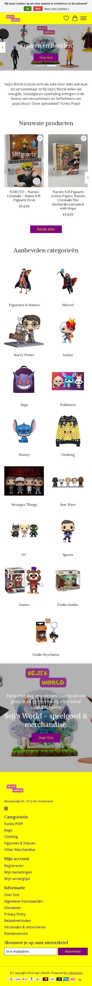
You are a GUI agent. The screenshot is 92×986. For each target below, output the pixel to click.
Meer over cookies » (57, 8)
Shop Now (46, 57)
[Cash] (11, 979)
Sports (68, 554)
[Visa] (52, 979)
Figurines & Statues (24, 305)
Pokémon (68, 405)
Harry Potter (24, 355)
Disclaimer (12, 907)
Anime (67, 355)
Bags (24, 405)
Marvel (68, 305)
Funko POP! (13, 823)
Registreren (13, 865)
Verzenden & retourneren (25, 927)
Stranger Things (24, 504)
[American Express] (66, 979)
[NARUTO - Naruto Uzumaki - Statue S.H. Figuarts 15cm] (24, 160)
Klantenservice (16, 933)
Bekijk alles (46, 229)
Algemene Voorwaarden (23, 901)
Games (24, 604)
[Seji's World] (13, 18)
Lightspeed (75, 973)
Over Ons (46, 737)
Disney (24, 454)
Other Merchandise (19, 849)
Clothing (68, 454)
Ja (27, 8)
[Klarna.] (72, 979)
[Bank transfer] (18, 979)
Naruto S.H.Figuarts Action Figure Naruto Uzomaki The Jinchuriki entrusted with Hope (68, 200)
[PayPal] (32, 979)
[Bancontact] (38, 979)
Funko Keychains (46, 654)
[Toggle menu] (83, 18)
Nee (38, 8)
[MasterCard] (45, 979)
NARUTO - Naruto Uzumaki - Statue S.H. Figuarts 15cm (24, 196)
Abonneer (73, 951)
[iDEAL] (25, 979)
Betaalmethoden (17, 920)
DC (24, 554)
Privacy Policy (15, 914)
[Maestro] (59, 979)
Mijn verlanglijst (17, 878)
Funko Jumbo (67, 604)
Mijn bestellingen (18, 872)
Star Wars (68, 504)
